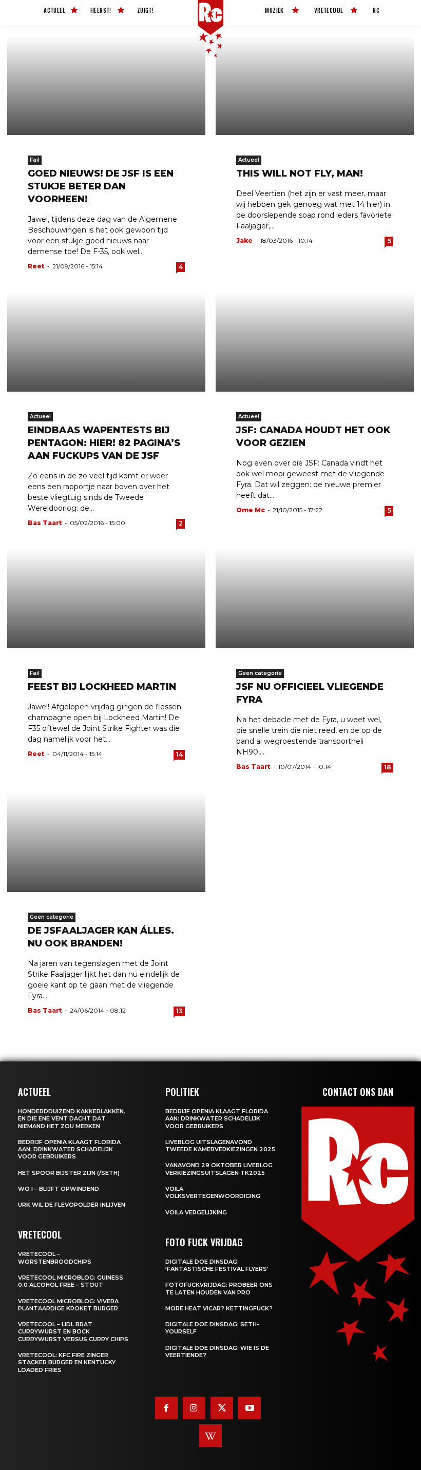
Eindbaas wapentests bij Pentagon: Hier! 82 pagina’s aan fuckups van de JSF (104, 442)
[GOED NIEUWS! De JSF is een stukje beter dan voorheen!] (106, 85)
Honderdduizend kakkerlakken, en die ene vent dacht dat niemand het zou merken (71, 1119)
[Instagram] (194, 1408)
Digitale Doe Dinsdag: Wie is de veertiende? (217, 1351)
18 (387, 767)
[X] (221, 1408)
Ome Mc (250, 510)
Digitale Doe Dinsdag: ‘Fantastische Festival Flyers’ (217, 1265)
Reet (36, 266)
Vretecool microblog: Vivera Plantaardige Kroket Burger (68, 1305)
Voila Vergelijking (196, 1212)
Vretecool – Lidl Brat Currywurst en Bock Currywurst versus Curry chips (73, 1332)
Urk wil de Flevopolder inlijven (71, 1204)
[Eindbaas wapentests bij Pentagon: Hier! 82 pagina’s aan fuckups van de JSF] (106, 342)
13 (179, 1011)
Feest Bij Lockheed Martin (102, 686)
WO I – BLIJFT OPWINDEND (58, 1188)
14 (179, 754)
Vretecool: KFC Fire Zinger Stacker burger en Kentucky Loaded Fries (67, 1362)
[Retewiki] (210, 1435)
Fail (35, 160)
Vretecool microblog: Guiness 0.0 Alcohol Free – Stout (70, 1281)
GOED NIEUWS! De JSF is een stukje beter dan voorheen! (101, 186)
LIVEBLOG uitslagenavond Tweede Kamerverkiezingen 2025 (220, 1145)
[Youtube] (249, 1408)
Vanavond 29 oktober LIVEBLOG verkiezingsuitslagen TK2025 (219, 1169)
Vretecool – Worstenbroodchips (54, 1257)
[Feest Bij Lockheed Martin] (106, 598)
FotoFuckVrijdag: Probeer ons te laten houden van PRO (219, 1288)
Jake (244, 240)
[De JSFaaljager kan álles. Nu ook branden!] (106, 842)
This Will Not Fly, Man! (299, 173)
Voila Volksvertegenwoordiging (212, 1192)
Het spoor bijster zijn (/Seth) (69, 1172)
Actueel (248, 160)
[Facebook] (166, 1408)
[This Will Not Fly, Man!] (315, 85)
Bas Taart (45, 523)
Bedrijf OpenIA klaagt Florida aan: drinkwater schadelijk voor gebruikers (69, 1149)
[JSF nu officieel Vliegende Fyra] (315, 598)
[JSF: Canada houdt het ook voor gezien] (315, 342)
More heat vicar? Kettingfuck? (219, 1308)
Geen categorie (260, 673)
